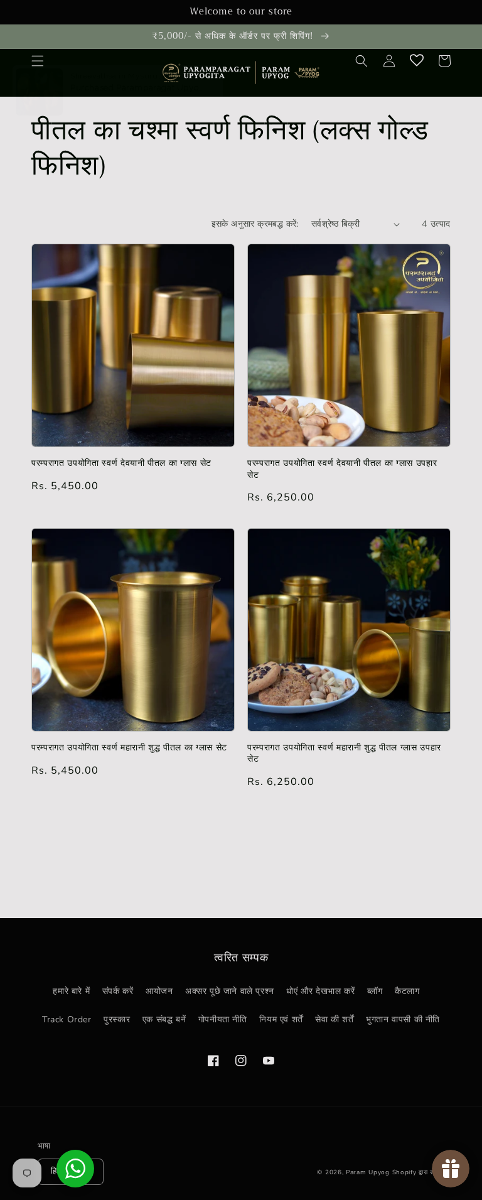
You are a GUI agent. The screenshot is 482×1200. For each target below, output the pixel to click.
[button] (37, 61)
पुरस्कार (117, 1019)
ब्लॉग (375, 991)
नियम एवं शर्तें (281, 1019)
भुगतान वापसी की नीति (403, 1019)
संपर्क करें (118, 991)
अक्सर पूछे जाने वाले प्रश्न (229, 991)
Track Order (67, 1019)
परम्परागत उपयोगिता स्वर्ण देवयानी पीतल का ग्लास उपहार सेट (342, 469)
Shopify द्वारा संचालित (421, 1172)
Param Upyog (368, 1172)
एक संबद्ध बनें (164, 1019)
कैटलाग (407, 991)
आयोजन (159, 991)
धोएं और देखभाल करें (320, 991)
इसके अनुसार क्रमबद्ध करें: (255, 224)
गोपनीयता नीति (222, 1019)
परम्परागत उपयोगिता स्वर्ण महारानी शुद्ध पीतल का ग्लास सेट (129, 748)
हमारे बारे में (71, 991)
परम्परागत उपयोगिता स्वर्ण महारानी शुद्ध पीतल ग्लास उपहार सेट (344, 753)
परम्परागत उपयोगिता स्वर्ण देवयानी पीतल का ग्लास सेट (121, 463)
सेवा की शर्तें (334, 1019)
